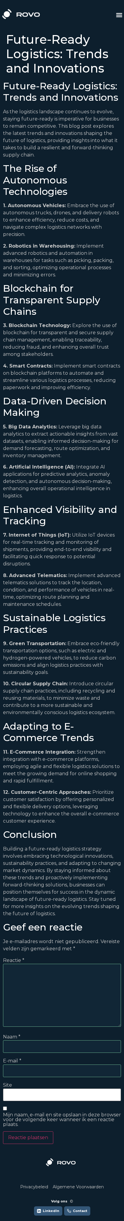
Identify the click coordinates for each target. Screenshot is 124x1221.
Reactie (13, 960)
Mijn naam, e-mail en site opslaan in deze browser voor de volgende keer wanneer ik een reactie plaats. (62, 1119)
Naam (11, 1037)
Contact (80, 1211)
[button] (119, 15)
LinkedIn (51, 1211)
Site (7, 1085)
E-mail (12, 1061)
